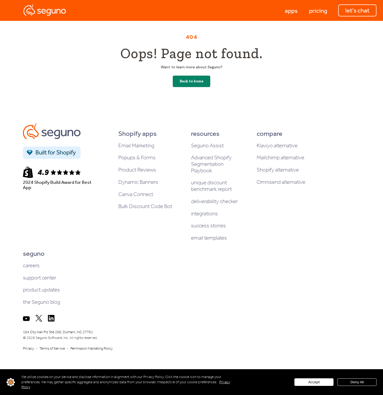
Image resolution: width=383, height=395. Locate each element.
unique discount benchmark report (211, 185)
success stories (208, 225)
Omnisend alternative (281, 182)
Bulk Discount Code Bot (145, 206)
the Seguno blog (41, 302)
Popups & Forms (137, 157)
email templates (209, 238)
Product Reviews (137, 170)
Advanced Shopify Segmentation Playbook (211, 163)
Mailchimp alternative (280, 157)
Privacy (28, 348)
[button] (291, 10)
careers (31, 265)
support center (39, 278)
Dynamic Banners (138, 182)
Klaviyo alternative (277, 145)
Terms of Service (52, 348)
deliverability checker (214, 201)
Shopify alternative (278, 170)
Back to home (191, 81)
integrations (204, 213)
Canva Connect (135, 194)
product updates (41, 290)
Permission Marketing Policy (91, 348)
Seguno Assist (207, 145)
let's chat (357, 10)
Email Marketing (136, 145)
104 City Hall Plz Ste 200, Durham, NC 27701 (58, 332)
